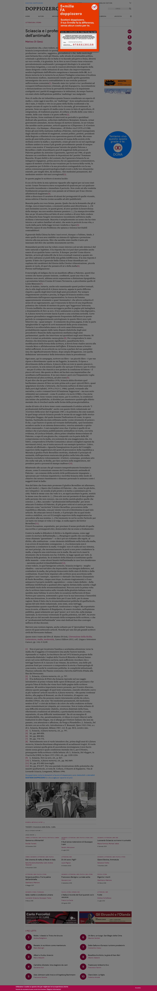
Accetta (138, 988)
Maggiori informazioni (54, 989)
